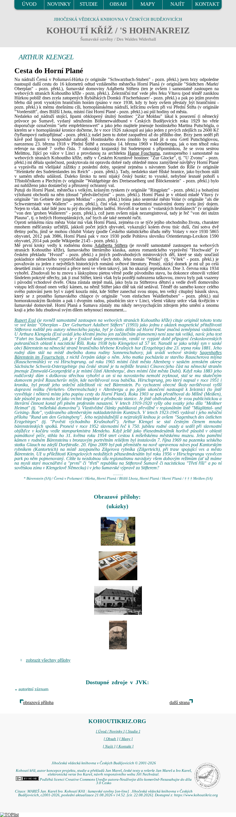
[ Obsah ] (111, 739)
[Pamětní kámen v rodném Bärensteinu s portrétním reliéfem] (118, 531)
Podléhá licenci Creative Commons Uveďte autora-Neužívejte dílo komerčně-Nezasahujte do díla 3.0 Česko (115, 781)
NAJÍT (177, 4)
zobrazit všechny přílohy (48, 660)
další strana (180, 702)
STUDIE (89, 4)
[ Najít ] (109, 746)
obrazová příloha (38, 702)
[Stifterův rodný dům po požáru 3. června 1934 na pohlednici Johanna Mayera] (118, 635)
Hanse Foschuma (144, 153)
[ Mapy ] (126, 739)
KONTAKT (207, 4)
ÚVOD (29, 4)
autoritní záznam (33, 689)
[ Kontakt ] (125, 746)
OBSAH (118, 4)
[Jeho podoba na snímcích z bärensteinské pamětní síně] (118, 565)
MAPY (147, 4)
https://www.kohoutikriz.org (196, 795)
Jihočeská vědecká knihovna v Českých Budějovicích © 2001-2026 (104, 763)
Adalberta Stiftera (110, 245)
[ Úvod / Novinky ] (110, 731)
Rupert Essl (25, 320)
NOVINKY (59, 4)
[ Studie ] (132, 731)
